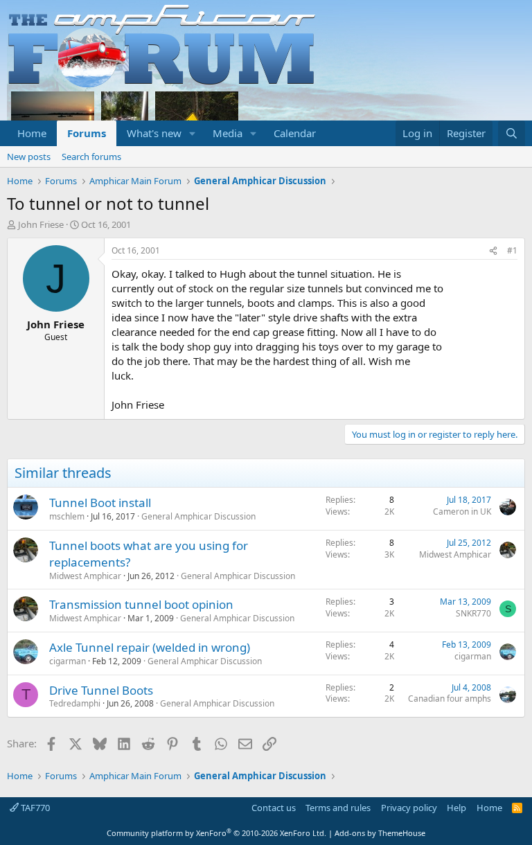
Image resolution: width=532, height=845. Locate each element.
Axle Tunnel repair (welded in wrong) (149, 647)
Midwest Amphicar (85, 576)
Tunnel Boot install (100, 502)
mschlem (67, 516)
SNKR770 (473, 613)
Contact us (273, 807)
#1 (512, 250)
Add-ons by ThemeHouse (380, 833)
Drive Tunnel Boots (101, 690)
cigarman (67, 661)
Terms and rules (338, 807)
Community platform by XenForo (216, 833)
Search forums (91, 156)
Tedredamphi (74, 703)
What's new (154, 133)
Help (456, 807)
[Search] (511, 133)
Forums (86, 133)
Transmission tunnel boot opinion (141, 604)
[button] (192, 133)
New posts (29, 156)
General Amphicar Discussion (198, 516)
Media (227, 133)
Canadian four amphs (449, 698)
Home (31, 133)
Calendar (295, 133)
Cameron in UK (462, 511)
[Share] (493, 251)
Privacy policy (409, 807)
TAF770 (34, 807)
